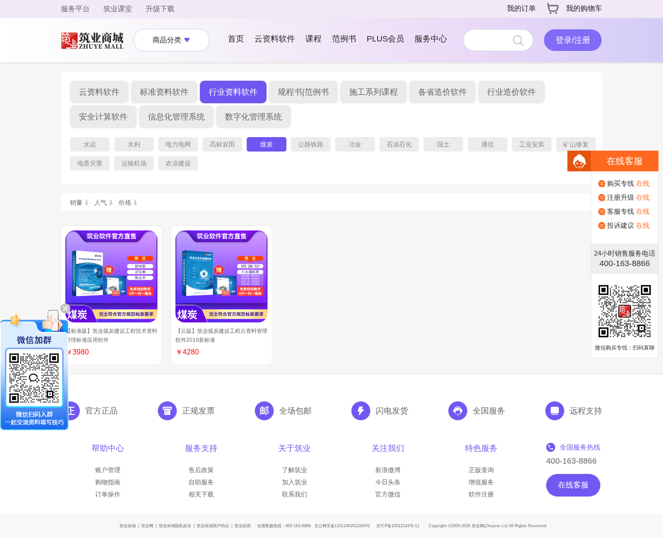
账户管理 (107, 470)
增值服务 (481, 482)
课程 (313, 38)
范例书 (344, 38)
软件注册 (481, 494)
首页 (236, 38)
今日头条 (388, 482)
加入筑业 (294, 482)
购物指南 (107, 482)
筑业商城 (128, 526)
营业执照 (243, 526)
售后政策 (201, 470)
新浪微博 (388, 470)
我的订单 (521, 8)
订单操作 (107, 494)
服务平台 (75, 9)
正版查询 (481, 470)
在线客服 (573, 485)
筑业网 (147, 526)
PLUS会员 (385, 38)
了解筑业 (294, 470)
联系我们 (294, 494)
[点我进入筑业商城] (96, 40)
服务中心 (430, 38)
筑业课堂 (117, 9)
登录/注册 (573, 40)
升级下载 (160, 9)
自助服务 (201, 482)
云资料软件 (274, 38)
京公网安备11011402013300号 (342, 526)
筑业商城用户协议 (213, 526)
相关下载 (201, 494)
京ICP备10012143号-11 (397, 526)
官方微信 (388, 494)
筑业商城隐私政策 (175, 526)
